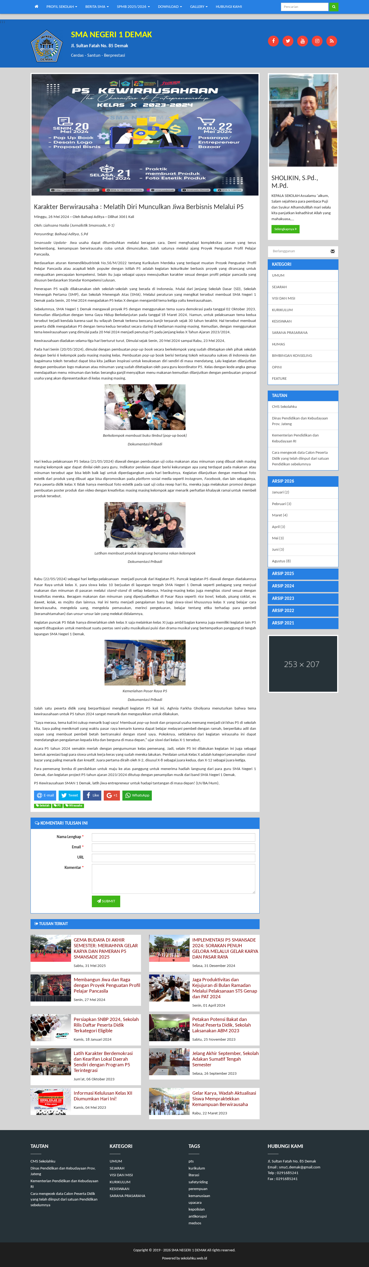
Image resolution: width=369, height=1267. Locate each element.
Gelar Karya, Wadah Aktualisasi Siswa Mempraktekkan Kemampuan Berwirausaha (224, 1099)
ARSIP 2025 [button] (283, 574)
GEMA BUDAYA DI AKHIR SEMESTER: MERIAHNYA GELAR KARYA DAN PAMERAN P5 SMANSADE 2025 (106, 949)
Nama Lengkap (70, 837)
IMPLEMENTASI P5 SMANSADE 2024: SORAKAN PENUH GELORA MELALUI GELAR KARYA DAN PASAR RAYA (225, 949)
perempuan (198, 1189)
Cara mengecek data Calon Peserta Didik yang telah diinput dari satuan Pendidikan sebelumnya (300, 458)
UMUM (278, 276)
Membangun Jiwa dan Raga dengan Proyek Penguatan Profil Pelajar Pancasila (107, 985)
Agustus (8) (281, 561)
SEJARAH (279, 287)
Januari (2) (280, 492)
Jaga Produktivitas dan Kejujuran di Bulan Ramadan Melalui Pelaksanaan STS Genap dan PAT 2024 (224, 988)
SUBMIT (108, 901)
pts (191, 1162)
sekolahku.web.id (194, 1258)
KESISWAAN (282, 322)
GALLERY (197, 7)
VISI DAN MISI (283, 299)
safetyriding (198, 1182)
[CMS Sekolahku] (303, 664)
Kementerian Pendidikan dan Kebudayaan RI (295, 438)
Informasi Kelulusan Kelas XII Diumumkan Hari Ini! (103, 1096)
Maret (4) (280, 515)
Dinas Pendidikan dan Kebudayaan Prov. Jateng (300, 421)
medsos (195, 1223)
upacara (195, 1203)
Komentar (74, 868)
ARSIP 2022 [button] (283, 611)
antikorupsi (198, 1217)
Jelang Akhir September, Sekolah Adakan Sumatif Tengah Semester (225, 1059)
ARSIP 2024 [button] (283, 586)
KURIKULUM (282, 310)
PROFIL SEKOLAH (60, 7)
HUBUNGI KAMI (229, 7)
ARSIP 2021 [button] (283, 623)
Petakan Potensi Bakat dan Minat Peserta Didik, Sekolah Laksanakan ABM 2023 (221, 1025)
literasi (194, 1175)
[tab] (303, 481)
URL (80, 858)
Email (78, 847)
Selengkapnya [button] (284, 229)
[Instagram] (317, 41)
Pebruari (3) (281, 504)
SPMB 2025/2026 (132, 7)
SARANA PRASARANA (290, 333)
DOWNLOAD (168, 7)
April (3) (278, 527)
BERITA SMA (95, 7)
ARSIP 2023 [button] (283, 598)
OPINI (277, 367)
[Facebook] (273, 41)
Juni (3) (278, 550)
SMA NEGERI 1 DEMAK (188, 1250)
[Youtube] (302, 41)
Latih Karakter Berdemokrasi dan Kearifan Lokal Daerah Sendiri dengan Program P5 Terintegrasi (103, 1062)
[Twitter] (288, 41)
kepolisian (197, 1210)
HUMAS (278, 344)
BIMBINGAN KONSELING (292, 356)
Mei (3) (278, 538)
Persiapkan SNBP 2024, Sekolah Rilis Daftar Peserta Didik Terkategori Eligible (106, 1025)
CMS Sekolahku (284, 407)
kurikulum (197, 1169)
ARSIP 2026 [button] (283, 481)
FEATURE (279, 379)
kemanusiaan (199, 1196)
